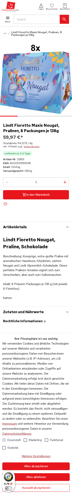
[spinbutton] (36, 182)
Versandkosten (32, 146)
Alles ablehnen (36, 477)
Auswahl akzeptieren (36, 488)
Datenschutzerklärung (16, 434)
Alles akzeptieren (36, 466)
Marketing (35, 440)
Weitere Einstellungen (36, 456)
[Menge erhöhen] (65, 182)
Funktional (56, 440)
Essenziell (14, 440)
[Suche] (64, 19)
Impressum (9, 424)
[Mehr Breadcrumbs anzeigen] (5, 33)
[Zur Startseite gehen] (10, 7)
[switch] (8, 488)
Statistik (12, 448)
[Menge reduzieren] (7, 182)
